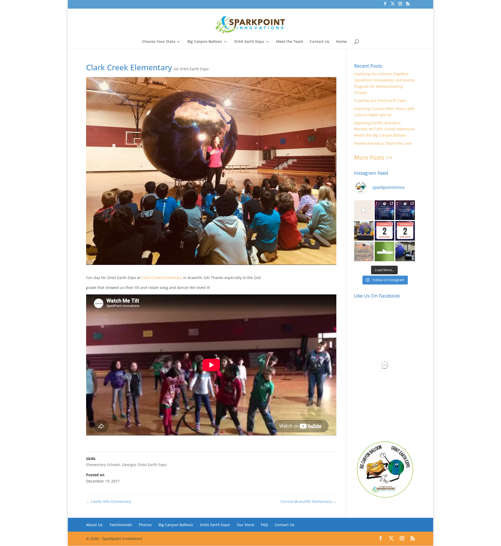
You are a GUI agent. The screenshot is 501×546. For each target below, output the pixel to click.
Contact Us (319, 42)
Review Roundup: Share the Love (382, 143)
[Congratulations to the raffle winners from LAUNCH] (364, 251)
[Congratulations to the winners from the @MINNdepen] (384, 210)
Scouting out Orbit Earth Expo (380, 100)
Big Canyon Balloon (204, 42)
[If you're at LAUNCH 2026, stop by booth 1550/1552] (405, 251)
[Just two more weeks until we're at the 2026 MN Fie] (405, 231)
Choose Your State (158, 42)
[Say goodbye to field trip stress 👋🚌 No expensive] (364, 210)
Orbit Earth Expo (249, 42)
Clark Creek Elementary (161, 277)
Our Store (245, 524)
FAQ (264, 524)
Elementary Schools (103, 464)
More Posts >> (373, 157)
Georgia (129, 464)
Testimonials (120, 524)
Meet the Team (289, 42)
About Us (94, 524)
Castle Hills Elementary (108, 501)
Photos (145, 524)
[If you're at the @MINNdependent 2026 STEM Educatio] (364, 231)
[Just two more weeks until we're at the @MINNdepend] (384, 231)
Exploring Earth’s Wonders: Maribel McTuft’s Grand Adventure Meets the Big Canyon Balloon (384, 129)
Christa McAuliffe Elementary (308, 501)
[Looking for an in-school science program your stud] (384, 251)
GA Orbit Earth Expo (191, 68)
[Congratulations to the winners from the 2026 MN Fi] (405, 210)
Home (341, 42)
